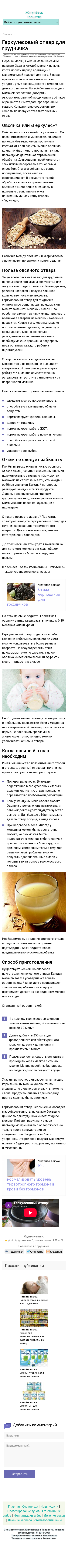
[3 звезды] (13, 1240)
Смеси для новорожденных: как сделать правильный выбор (32, 1338)
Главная (14, 1506)
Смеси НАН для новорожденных (29, 1407)
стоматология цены (48, 1520)
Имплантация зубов (28, 1515)
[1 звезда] (6, 1240)
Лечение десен (54, 1515)
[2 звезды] (9, 1240)
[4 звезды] (16, 1240)
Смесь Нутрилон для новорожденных (32, 1374)
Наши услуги (49, 1506)
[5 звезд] (19, 1240)
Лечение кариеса (20, 1520)
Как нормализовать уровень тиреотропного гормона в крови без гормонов (30, 1177)
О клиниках (30, 1506)
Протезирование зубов (23, 1511)
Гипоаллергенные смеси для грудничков (34, 1302)
